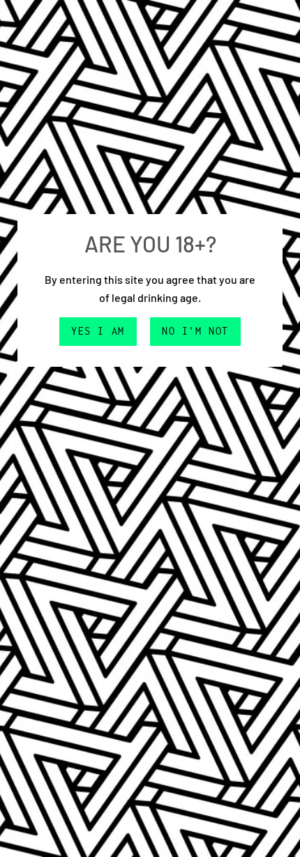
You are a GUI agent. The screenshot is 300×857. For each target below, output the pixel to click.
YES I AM (98, 331)
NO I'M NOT (195, 331)
